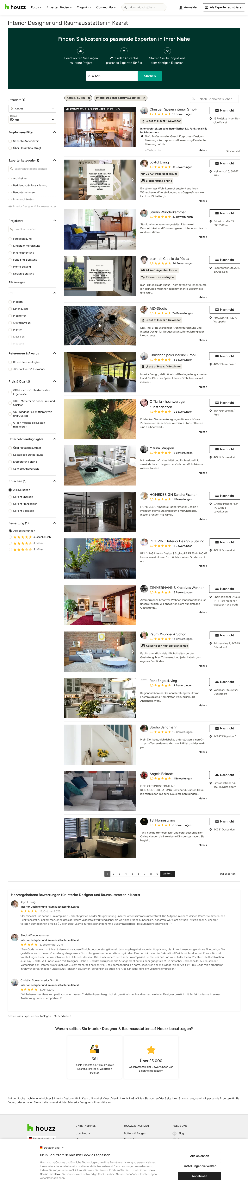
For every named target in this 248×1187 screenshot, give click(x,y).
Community (104, 7)
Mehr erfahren (62, 1016)
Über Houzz (83, 1133)
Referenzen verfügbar (26, 362)
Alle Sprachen (21, 490)
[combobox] (143, 7)
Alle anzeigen (17, 282)
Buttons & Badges (135, 1133)
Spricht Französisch (25, 503)
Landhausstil (20, 308)
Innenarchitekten (23, 199)
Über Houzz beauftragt (27, 148)
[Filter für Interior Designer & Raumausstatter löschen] (144, 98)
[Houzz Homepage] (15, 6)
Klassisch (19, 336)
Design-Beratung (23, 273)
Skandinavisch (22, 322)
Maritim (17, 329)
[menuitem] (36, 7)
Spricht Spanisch (23, 510)
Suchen (150, 76)
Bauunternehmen (24, 192)
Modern (18, 301)
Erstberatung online (25, 461)
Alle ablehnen (199, 1156)
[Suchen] (125, 7)
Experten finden (57, 7)
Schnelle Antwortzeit (26, 141)
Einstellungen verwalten (199, 1166)
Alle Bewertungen (24, 530)
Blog (181, 1133)
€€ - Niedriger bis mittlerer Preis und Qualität (32, 413)
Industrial (18, 343)
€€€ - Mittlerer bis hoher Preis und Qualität (34, 403)
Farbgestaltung (22, 238)
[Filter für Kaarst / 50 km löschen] (89, 98)
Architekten (20, 178)
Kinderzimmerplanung (26, 245)
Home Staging (22, 266)
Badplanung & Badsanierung (30, 185)
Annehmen (199, 1176)
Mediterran (20, 315)
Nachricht (227, 110)
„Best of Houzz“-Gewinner (29, 369)
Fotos (35, 7)
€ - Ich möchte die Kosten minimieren (29, 424)
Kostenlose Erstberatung (28, 454)
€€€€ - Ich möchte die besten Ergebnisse (31, 392)
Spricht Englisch (23, 496)
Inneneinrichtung (23, 252)
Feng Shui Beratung (25, 259)
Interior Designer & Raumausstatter (34, 206)
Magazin (83, 7)
